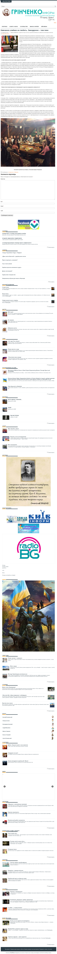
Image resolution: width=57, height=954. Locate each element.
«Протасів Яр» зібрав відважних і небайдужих (14, 695)
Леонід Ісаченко (6, 720)
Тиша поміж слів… (13, 833)
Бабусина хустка (12, 328)
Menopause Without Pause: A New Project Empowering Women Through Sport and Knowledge (29, 371)
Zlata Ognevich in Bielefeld (15, 386)
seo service (22, 952)
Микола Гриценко (6, 731)
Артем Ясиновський (7, 738)
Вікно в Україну (34, 26)
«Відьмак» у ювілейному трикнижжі (17, 804)
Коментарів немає (5, 33)
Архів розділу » (51, 247)
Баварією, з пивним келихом (15, 870)
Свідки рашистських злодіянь (10, 300)
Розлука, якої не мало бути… (17, 841)
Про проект (7, 949)
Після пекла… (5, 293)
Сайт (2, 210)
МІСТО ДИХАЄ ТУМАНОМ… (15, 399)
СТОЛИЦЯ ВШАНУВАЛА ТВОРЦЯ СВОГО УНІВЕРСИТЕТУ (16, 242)
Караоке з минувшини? (16, 891)
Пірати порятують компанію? (10, 260)
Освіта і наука (14, 26)
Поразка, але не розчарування (18, 436)
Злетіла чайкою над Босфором (18, 862)
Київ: (55, 22)
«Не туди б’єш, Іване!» (14, 341)
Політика (4, 26)
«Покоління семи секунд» (14, 357)
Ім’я (2, 201)
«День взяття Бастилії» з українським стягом (14, 256)
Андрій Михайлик (6, 727)
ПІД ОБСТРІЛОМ (14, 415)
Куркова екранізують (13, 812)
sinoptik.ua (9, 575)
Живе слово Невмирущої (9, 687)
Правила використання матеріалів (31, 949)
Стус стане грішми (7, 263)
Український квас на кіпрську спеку (17, 878)
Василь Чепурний (6, 734)
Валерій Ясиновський (7, 717)
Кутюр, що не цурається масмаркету (19, 920)
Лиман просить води (13, 349)
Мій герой (10, 312)
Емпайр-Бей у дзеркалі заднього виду (18, 928)
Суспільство (24, 26)
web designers (36, 952)
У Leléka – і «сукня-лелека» (15, 907)
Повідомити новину (43, 949)
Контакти (50, 949)
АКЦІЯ (9, 407)
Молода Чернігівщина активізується (17, 674)
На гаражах (11, 320)
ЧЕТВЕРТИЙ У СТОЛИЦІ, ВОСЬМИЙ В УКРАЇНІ (14, 233)
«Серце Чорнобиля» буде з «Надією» (12, 252)
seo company (31, 952)
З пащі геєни (5, 287)
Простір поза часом (7, 703)
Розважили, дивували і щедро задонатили (21, 899)
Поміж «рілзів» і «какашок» (15, 658)
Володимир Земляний (7, 724)
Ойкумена (44, 26)
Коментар (3, 179)
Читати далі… (6, 289)
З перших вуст (11, 172)
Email (2, 206)
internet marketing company (46, 952)
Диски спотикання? (7, 271)
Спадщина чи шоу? (13, 753)
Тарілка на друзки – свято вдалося (17, 936)
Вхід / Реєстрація (6, 1)
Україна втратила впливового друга (11, 267)
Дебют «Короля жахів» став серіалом (18, 745)
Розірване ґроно (12, 849)
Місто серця (13, 666)
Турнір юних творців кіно (9, 274)
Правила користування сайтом (16, 949)
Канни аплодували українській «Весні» (18, 761)
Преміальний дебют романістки (16, 820)
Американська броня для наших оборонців (13, 278)
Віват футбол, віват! (13, 428)
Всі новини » (52, 281)
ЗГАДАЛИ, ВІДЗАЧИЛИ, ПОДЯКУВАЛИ (12, 238)
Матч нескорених (12, 444)
